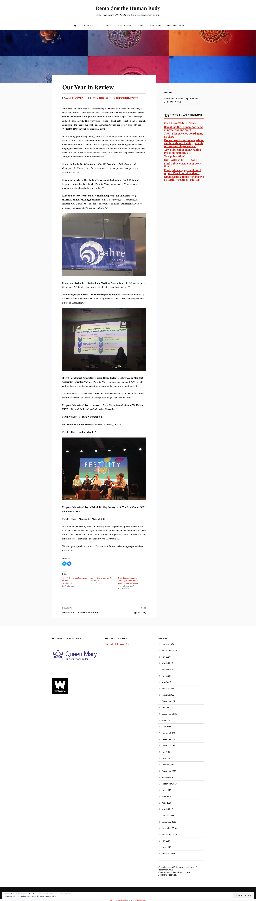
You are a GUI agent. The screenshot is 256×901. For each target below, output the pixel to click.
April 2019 (166, 802)
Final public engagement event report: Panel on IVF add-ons (182, 171)
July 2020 (166, 752)
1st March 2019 (99, 98)
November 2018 (169, 828)
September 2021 (169, 714)
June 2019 (166, 790)
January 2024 (168, 644)
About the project (90, 25)
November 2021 (169, 707)
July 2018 (166, 840)
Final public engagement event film (182, 165)
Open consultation (175, 25)
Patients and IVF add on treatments (80, 612)
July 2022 (166, 676)
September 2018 (169, 834)
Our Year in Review (88, 87)
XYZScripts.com (140, 900)
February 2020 (168, 764)
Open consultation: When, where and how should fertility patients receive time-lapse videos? (184, 143)
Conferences (122, 98)
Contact (107, 25)
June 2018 (166, 847)
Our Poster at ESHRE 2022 (180, 160)
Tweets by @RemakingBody (117, 644)
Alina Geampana (74, 98)
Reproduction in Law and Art (101, 578)
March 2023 (167, 663)
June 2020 (166, 758)
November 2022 (169, 669)
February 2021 (168, 733)
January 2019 (168, 815)
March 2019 (167, 809)
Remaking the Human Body (128, 8)
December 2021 (169, 701)
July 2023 (166, 656)
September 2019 (169, 783)
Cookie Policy (51, 896)
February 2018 (168, 853)
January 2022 (168, 694)
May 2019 (166, 796)
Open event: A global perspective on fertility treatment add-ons (184, 178)
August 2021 (167, 720)
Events (134, 98)
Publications (155, 25)
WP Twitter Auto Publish (118, 900)
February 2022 (168, 688)
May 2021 (166, 726)
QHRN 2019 (140, 612)
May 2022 (166, 682)
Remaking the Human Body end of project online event (183, 128)
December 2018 (169, 821)
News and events (124, 25)
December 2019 (169, 771)
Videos (141, 25)
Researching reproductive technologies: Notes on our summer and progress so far (128, 580)
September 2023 (169, 650)
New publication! (174, 156)
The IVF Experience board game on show (183, 135)
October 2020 (168, 745)
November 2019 (169, 777)
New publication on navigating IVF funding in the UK (182, 151)
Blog (74, 25)
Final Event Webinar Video (180, 123)
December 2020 (169, 739)
